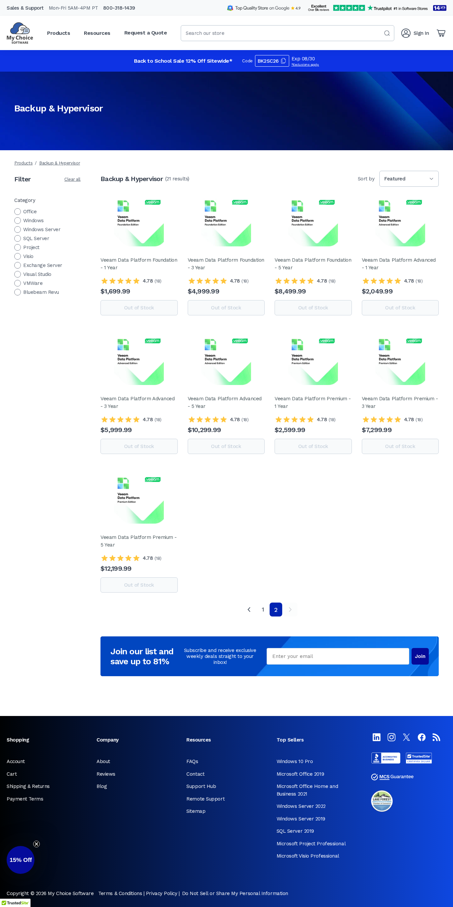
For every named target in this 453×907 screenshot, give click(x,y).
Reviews (106, 774)
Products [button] (58, 33)
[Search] (387, 33)
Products (23, 163)
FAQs (192, 761)
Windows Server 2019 (301, 819)
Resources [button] (97, 33)
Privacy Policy (161, 893)
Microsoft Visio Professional (308, 856)
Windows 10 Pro (295, 761)
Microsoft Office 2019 (300, 774)
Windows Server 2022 (301, 806)
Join (420, 656)
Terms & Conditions (120, 893)
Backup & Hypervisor (59, 163)
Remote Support (205, 799)
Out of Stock (139, 308)
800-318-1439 (119, 8)
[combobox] (287, 33)
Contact (195, 774)
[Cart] (441, 33)
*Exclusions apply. (305, 64)
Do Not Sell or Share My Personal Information (235, 893)
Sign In (421, 33)
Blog (102, 786)
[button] (20, 860)
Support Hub (201, 786)
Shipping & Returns (28, 786)
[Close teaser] (36, 844)
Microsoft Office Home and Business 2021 (307, 790)
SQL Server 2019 (295, 831)
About (103, 761)
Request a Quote (145, 33)
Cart (12, 774)
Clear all (72, 179)
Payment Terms (25, 799)
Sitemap (195, 811)
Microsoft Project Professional (311, 844)
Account (16, 761)
